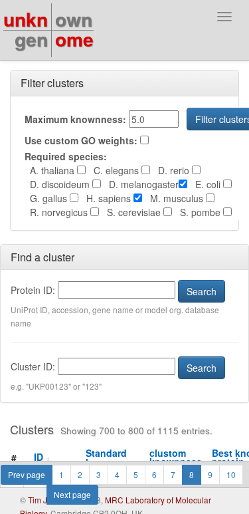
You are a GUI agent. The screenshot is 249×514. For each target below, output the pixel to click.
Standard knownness (116, 457)
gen (31, 39)
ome (74, 39)
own (73, 19)
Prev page (26, 474)
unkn (25, 19)
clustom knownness (179, 457)
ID (42, 456)
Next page (72, 494)
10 (231, 474)
